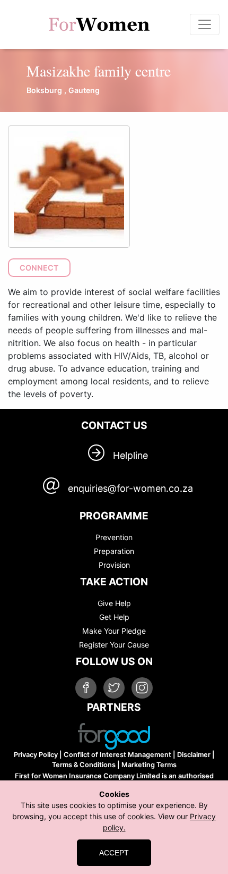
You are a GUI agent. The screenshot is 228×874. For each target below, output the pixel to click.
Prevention (114, 537)
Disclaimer (194, 755)
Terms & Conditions (84, 765)
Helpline (130, 455)
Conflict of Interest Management (117, 755)
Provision (114, 564)
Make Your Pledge (114, 630)
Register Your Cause (114, 644)
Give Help (114, 603)
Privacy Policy (36, 755)
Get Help (114, 616)
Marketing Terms (149, 765)
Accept (114, 852)
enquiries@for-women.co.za (130, 488)
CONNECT (39, 267)
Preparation (114, 551)
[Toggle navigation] (205, 24)
